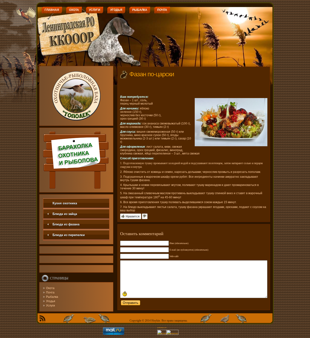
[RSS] (42, 319)
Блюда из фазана (66, 224)
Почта (50, 292)
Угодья (50, 301)
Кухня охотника (65, 203)
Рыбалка (52, 297)
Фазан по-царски (151, 74)
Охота (50, 288)
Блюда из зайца (65, 214)
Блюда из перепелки (69, 235)
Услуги (50, 305)
